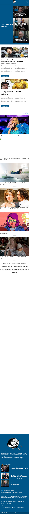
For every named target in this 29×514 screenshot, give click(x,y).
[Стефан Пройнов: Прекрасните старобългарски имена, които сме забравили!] (14, 84)
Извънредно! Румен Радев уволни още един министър (12, 501)
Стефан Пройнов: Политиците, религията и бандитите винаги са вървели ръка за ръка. (12, 61)
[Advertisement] (14, 339)
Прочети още (5, 76)
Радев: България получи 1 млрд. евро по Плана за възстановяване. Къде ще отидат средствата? (19, 468)
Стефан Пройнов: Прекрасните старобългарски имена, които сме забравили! (12, 92)
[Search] (27, 2)
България (16, 21)
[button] (2, 2)
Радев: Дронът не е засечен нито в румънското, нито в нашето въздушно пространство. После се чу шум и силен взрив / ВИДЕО (19, 476)
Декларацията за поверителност (20, 512)
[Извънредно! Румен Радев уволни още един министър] (21, 37)
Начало (2, 20)
